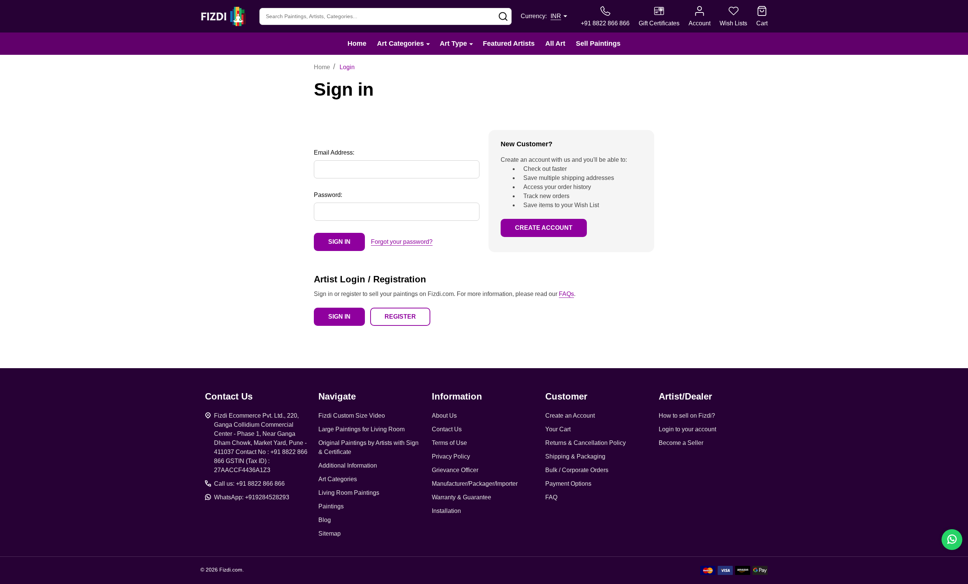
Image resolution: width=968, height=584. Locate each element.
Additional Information (347, 465)
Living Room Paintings (348, 493)
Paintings (331, 506)
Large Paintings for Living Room (361, 429)
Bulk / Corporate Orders (576, 470)
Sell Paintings (598, 43)
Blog (324, 520)
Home (356, 43)
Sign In (339, 316)
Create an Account (570, 415)
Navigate (337, 396)
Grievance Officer (455, 470)
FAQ (551, 497)
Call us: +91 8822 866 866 (249, 483)
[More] (428, 43)
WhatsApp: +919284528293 (251, 497)
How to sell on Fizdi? (687, 415)
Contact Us (447, 429)
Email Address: (334, 152)
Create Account (543, 228)
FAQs (566, 294)
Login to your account (687, 429)
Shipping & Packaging (575, 456)
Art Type (453, 43)
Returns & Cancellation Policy (585, 443)
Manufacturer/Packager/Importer (475, 483)
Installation (446, 511)
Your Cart (558, 429)
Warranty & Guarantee (461, 497)
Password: (328, 195)
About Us (444, 415)
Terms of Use (449, 443)
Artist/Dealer (685, 396)
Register (400, 316)
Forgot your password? (402, 242)
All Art (555, 43)
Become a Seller (681, 443)
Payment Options (568, 483)
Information (457, 396)
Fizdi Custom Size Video (351, 415)
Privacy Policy (451, 456)
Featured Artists (509, 43)
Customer (566, 396)
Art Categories (400, 43)
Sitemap (329, 533)
